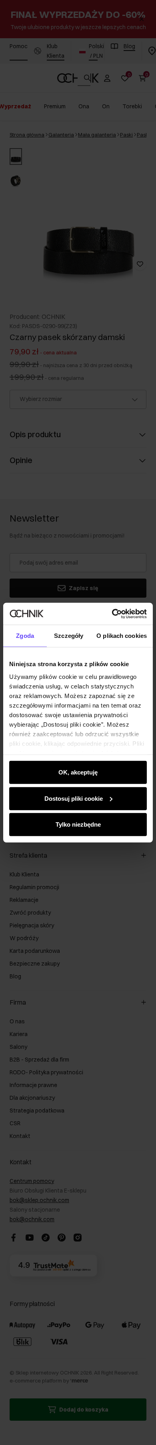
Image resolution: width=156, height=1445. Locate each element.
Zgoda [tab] (25, 635)
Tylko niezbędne (78, 824)
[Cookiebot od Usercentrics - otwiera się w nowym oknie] (112, 613)
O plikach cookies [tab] (121, 635)
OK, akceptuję (78, 772)
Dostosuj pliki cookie (73, 798)
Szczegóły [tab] (68, 635)
